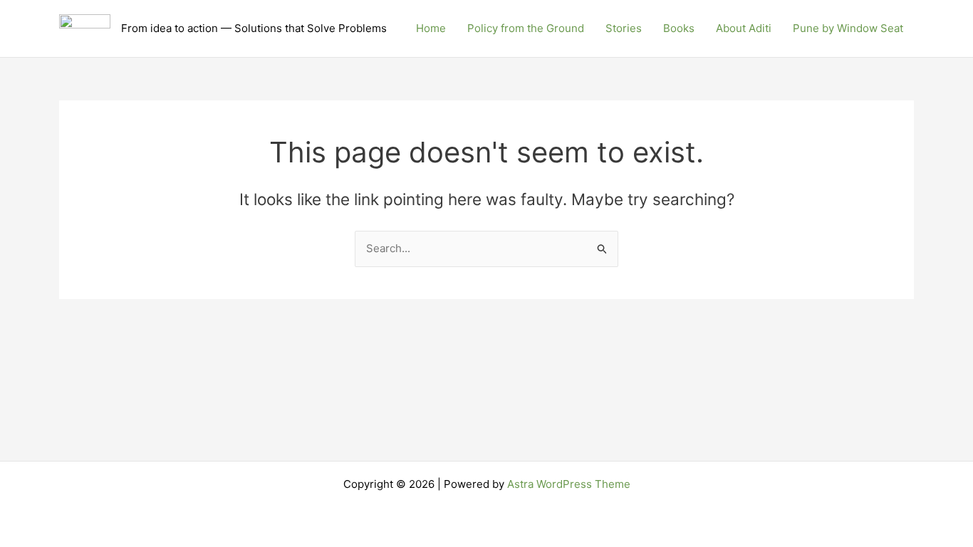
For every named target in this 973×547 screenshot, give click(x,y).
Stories (623, 28)
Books (678, 28)
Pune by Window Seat (848, 28)
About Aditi (743, 28)
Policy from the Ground (525, 28)
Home (431, 28)
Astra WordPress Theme (568, 484)
